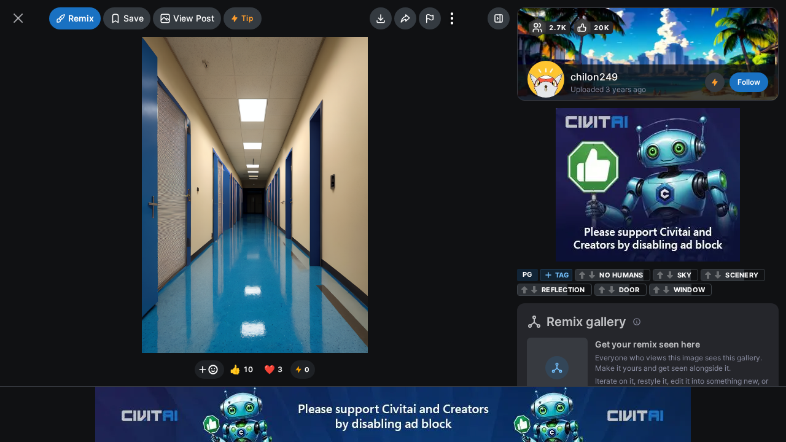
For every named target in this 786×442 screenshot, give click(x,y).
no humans (621, 275)
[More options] (452, 18)
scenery (741, 275)
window (690, 289)
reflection (563, 289)
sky (684, 275)
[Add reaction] (209, 369)
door (629, 289)
